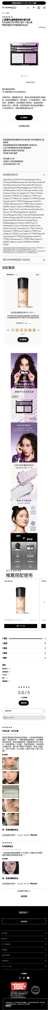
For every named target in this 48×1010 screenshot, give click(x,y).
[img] (20, 600)
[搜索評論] (4, 718)
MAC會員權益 (6, 944)
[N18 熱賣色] (21, 330)
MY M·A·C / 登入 (7, 966)
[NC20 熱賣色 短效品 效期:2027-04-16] (30, 330)
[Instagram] (24, 978)
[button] (44, 7)
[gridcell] (24, 83)
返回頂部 (24, 896)
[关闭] (42, 1004)
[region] (25, 1004)
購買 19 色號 (21, 626)
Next (44, 602)
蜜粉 (7, 13)
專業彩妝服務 (6, 955)
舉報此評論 (33, 835)
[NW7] (17, 330)
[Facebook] (20, 978)
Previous (4, 602)
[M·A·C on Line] (28, 978)
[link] (23, 292)
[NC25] (34, 330)
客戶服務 (4, 933)
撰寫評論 (23, 703)
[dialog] (14, 620)
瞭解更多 (8, 1006)
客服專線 (24, 922)
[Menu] (44, 7)
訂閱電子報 (5, 961)
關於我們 (4, 938)
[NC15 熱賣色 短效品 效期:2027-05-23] (25, 330)
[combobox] (24, 323)
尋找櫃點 (4, 950)
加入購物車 (24, 117)
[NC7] (13, 330)
